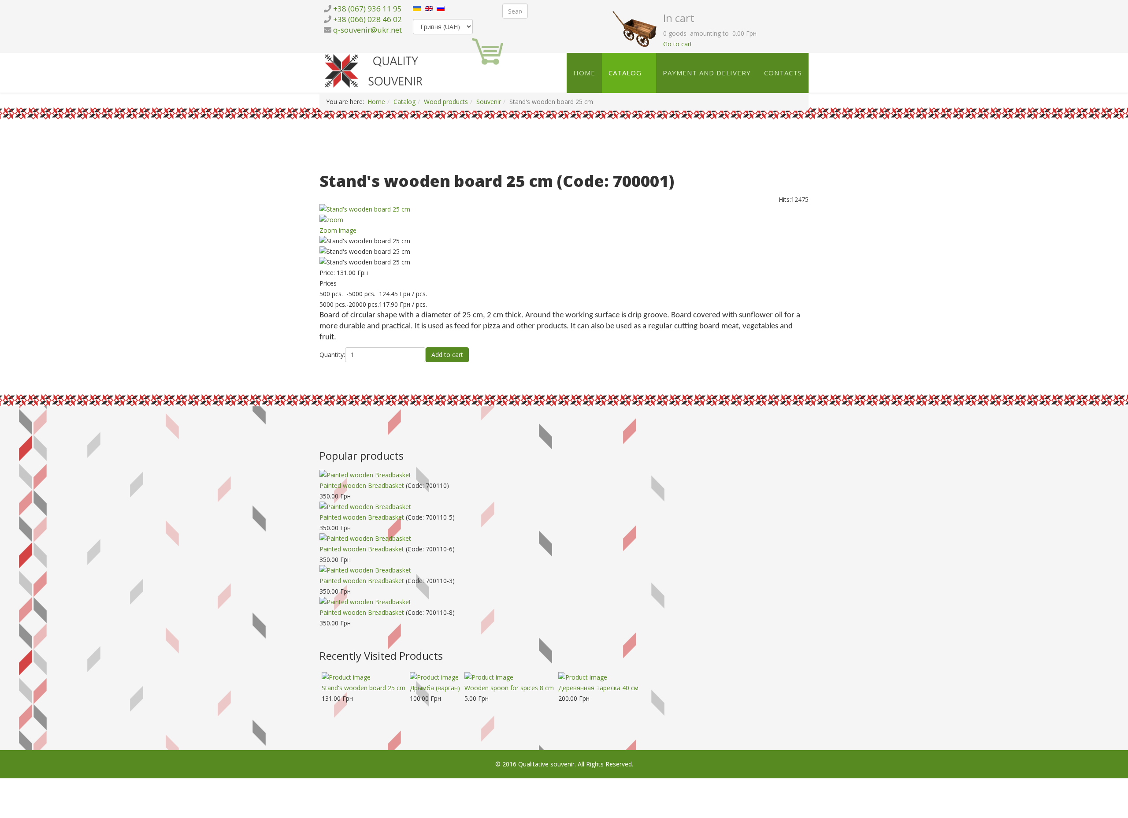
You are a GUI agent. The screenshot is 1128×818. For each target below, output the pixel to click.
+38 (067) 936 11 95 (367, 9)
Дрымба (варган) (435, 688)
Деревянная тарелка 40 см (598, 688)
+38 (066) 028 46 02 (367, 19)
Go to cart (677, 44)
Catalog (625, 72)
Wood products (446, 101)
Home (584, 72)
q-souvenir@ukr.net (367, 30)
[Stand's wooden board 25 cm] (564, 241)
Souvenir (488, 101)
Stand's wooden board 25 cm (363, 688)
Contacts (783, 72)
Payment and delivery (707, 72)
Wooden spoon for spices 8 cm (509, 688)
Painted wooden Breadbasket (361, 485)
